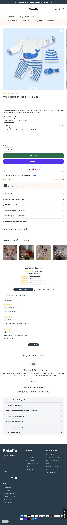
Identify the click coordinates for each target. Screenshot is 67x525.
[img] (8, 304)
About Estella (49, 454)
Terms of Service (8, 506)
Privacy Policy (7, 503)
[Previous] (15, 2)
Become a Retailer (51, 476)
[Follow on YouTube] (16, 478)
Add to (29, 169)
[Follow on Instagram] (8, 478)
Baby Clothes (30, 460)
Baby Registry (7, 487)
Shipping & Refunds (9, 496)
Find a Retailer (50, 472)
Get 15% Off (30, 469)
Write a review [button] (23, 289)
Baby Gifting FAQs (8, 493)
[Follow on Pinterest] (12, 478)
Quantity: (5, 146)
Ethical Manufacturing (52, 460)
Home (4, 17)
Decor (28, 466)
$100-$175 (11, 17)
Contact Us (6, 509)
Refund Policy (7, 499)
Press (47, 463)
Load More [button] (33, 344)
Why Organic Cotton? (52, 457)
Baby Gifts (29, 454)
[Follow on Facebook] (4, 478)
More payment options (33, 166)
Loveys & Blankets (32, 463)
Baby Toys (29, 457)
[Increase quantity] (11, 149)
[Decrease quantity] (5, 149)
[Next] (51, 2)
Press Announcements (52, 466)
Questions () (20, 295)
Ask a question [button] (44, 289)
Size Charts (6, 490)
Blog (46, 469)
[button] (7, 93)
